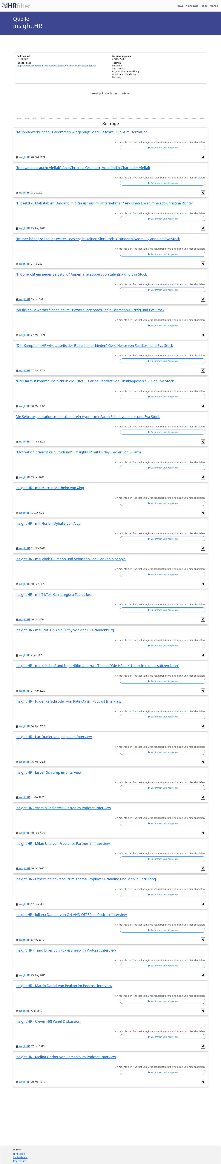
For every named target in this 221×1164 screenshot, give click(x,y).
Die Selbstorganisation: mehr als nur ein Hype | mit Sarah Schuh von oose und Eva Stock (88, 416)
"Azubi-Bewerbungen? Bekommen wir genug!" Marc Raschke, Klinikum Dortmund (81, 132)
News (180, 5)
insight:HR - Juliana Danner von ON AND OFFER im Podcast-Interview (71, 914)
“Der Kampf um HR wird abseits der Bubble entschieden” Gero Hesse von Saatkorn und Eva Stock (94, 345)
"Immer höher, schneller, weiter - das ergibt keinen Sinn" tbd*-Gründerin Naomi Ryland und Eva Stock (98, 238)
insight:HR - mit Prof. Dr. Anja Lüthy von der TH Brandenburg (65, 630)
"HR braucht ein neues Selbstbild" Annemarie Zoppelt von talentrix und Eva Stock (81, 274)
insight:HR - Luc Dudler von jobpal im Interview (54, 736)
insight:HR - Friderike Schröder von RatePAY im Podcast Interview (68, 701)
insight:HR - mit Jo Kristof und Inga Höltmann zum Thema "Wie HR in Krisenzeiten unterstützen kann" (97, 665)
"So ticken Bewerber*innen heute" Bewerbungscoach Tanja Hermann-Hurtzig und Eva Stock (90, 309)
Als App (214, 5)
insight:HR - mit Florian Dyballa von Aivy (48, 523)
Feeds (204, 5)
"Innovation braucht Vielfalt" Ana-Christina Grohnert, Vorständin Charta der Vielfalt (83, 167)
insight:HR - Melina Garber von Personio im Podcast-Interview (66, 1056)
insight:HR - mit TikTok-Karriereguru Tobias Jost (54, 594)
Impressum (19, 1161)
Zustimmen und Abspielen (164, 147)
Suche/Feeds (20, 1157)
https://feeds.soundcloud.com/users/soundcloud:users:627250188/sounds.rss (56, 65)
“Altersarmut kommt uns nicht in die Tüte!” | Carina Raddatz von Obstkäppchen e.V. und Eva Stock (95, 381)
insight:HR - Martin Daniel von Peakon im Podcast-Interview (64, 985)
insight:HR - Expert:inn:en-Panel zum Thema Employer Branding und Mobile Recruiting (86, 879)
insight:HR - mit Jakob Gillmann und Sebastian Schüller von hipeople (71, 558)
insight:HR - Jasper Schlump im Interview (48, 772)
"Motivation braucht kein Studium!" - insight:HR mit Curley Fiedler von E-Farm (78, 452)
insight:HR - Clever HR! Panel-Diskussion (48, 1021)
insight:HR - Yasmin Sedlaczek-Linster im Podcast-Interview (63, 807)
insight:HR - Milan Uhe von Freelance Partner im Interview (63, 843)
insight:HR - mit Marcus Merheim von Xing (50, 487)
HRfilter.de (19, 1153)
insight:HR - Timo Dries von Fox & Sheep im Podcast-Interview (66, 950)
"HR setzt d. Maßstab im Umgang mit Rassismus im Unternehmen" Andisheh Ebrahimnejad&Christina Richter (104, 203)
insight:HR (24, 157)
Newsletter (192, 5)
